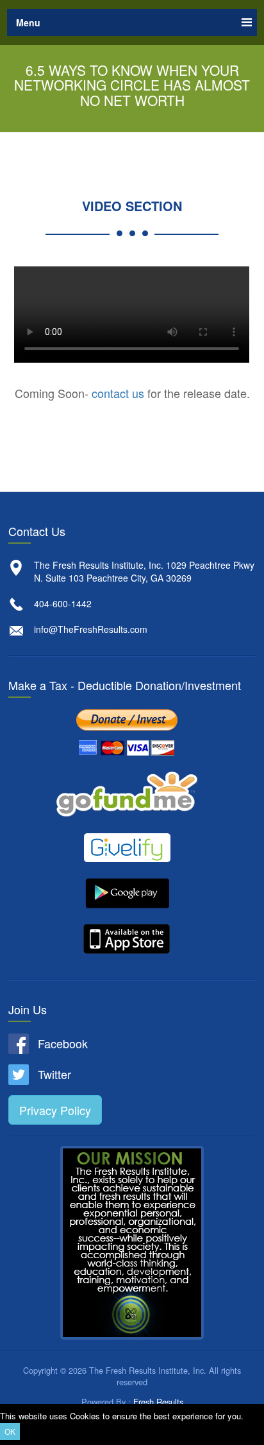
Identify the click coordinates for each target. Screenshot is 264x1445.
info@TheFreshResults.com (90, 629)
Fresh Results (158, 1402)
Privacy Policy (55, 1110)
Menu (28, 22)
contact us (118, 393)
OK (9, 1431)
